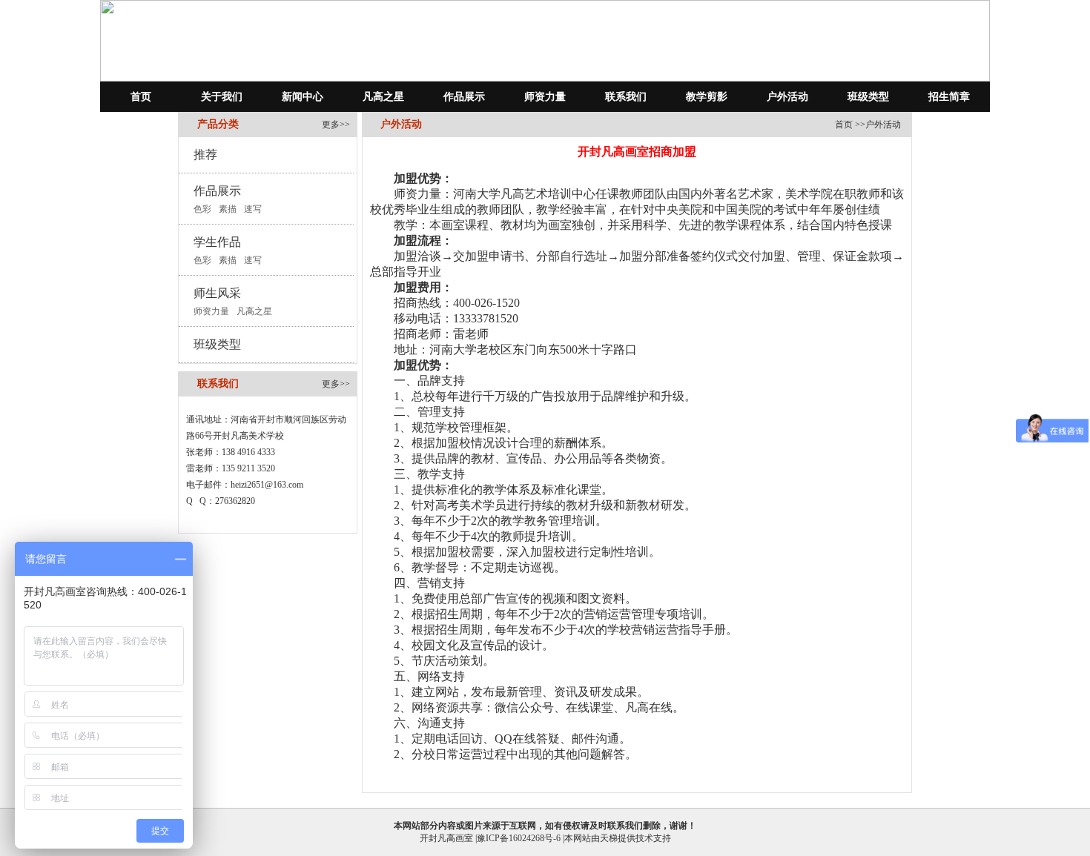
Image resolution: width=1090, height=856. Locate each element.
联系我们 (626, 96)
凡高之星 (383, 96)
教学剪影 (706, 96)
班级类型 (868, 96)
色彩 (202, 209)
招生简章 (949, 96)
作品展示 (464, 96)
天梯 (609, 838)
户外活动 (787, 96)
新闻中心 (302, 96)
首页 (141, 96)
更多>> (336, 124)
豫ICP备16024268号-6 (519, 838)
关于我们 (221, 96)
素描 (228, 209)
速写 (253, 209)
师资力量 (545, 96)
